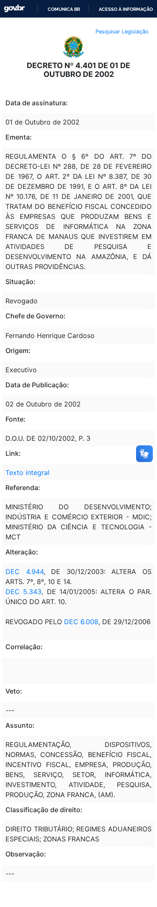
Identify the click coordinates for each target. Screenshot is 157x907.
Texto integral (27, 472)
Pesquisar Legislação (122, 31)
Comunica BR (64, 9)
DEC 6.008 (81, 621)
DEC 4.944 (24, 571)
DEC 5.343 (23, 591)
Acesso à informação (126, 9)
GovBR (14, 9)
